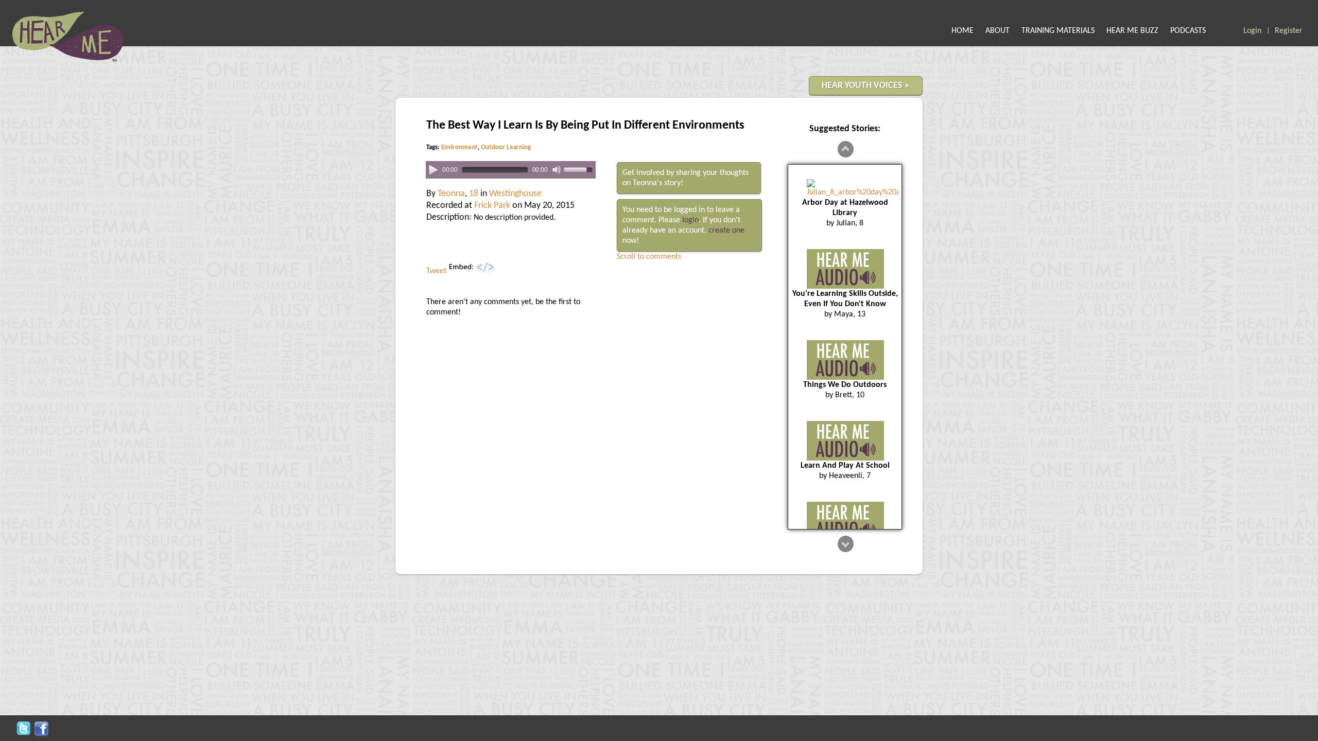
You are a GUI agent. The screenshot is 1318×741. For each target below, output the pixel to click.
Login (1252, 31)
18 (473, 194)
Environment (459, 147)
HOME (962, 31)
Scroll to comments (649, 257)
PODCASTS (1188, 31)
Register (1289, 31)
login (690, 220)
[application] (511, 170)
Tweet (436, 271)
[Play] (433, 169)
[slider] (580, 169)
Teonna (451, 194)
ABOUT (997, 31)
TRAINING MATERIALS (1058, 31)
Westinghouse (515, 194)
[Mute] (556, 169)
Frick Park (492, 205)
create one (726, 230)
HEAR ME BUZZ (1132, 31)
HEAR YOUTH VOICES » (866, 86)
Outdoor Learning (506, 147)
